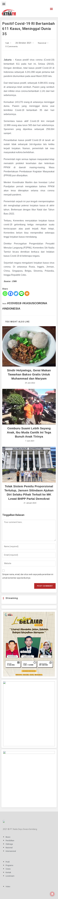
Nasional (42, 43)
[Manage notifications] (52, 894)
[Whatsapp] (5, 293)
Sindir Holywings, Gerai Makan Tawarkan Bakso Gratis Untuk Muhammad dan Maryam (29, 374)
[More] (26, 293)
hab (7, 43)
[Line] (21, 293)
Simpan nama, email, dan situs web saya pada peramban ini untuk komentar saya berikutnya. (27, 576)
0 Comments (11, 46)
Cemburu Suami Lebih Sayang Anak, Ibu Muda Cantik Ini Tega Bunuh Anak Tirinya (29, 432)
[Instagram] (35, 8)
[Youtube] (43, 8)
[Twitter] (39, 8)
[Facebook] (31, 8)
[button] (3, 3)
